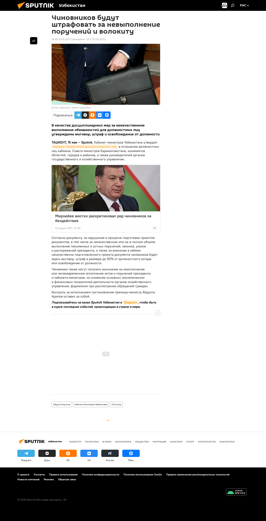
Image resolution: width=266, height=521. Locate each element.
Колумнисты (207, 441)
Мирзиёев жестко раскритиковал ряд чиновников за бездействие (103, 218)
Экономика (123, 441)
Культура (176, 441)
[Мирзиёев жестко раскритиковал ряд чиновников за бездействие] (106, 188)
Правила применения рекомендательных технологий (197, 474)
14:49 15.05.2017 (61, 39)
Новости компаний (28, 479)
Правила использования (63, 474)
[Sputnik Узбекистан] (37, 10)
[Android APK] (236, 492)
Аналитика (227, 441)
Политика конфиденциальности (100, 474)
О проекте (23, 474)
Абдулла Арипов (61, 404)
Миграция (159, 441)
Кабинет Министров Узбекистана (90, 404)
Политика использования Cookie (143, 474)
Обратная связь (67, 479)
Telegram (130, 302)
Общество (142, 441)
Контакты (39, 474)
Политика (116, 404)
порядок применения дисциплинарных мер (84, 146)
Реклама (49, 479)
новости (75, 441)
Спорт (190, 441)
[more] (154, 227)
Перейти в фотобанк (81, 107)
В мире (106, 441)
